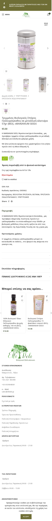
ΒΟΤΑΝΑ (35, 194)
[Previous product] (3, 103)
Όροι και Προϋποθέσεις (11, 414)
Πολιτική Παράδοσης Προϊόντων (15, 423)
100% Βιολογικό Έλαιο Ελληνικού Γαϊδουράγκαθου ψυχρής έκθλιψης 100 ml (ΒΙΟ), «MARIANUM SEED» (13, 323)
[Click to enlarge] (6, 71)
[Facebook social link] (4, 3)
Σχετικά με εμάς (8, 401)
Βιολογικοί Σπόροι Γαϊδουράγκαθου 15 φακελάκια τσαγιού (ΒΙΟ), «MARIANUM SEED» (38, 322)
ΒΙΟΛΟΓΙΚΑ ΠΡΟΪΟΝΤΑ (22, 194)
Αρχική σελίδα (7, 96)
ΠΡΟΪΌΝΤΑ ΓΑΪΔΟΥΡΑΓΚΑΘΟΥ (14, 98)
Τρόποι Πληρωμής (9, 410)
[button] (4, 48)
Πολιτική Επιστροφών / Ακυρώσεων (16, 419)
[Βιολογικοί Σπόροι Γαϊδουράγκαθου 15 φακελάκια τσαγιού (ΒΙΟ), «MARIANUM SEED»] (38, 305)
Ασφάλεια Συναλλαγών (11, 427)
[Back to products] (6, 103)
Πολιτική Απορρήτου (10, 431)
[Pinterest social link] (4, 7)
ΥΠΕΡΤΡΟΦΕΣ (21, 96)
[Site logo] (26, 14)
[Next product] (9, 103)
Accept (26, 516)
